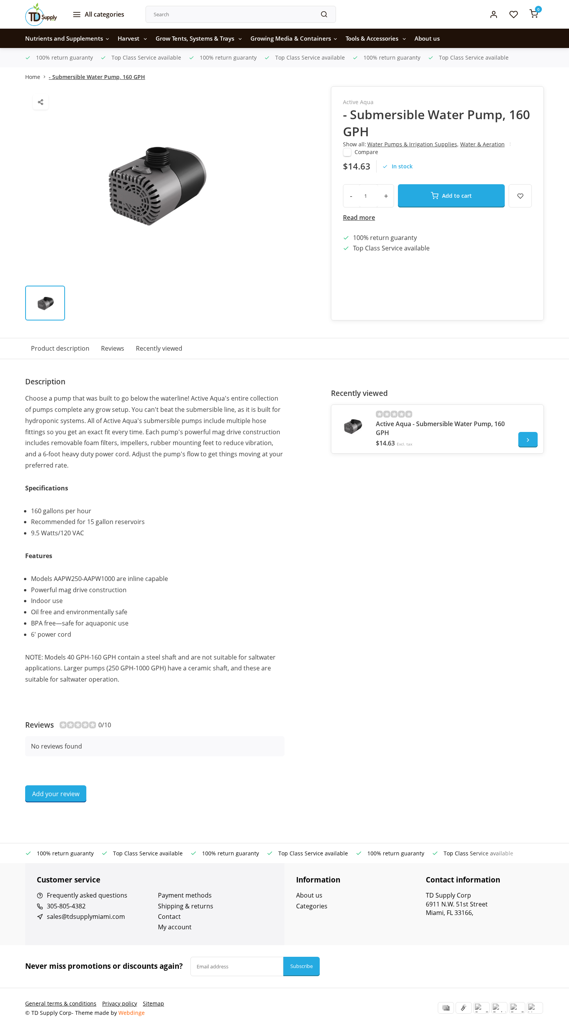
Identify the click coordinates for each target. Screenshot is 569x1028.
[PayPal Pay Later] (517, 1008)
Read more (359, 217)
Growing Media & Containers (290, 38)
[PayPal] (481, 1008)
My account (175, 927)
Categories (311, 906)
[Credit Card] (446, 1008)
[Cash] (464, 1008)
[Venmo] (535, 1008)
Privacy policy (119, 1003)
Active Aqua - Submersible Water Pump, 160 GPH (440, 428)
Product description (60, 348)
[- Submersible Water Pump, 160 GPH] (352, 426)
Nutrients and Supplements (64, 38)
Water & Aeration (482, 144)
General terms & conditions (60, 1003)
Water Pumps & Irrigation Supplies (412, 144)
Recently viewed (159, 348)
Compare (366, 152)
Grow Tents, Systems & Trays (196, 38)
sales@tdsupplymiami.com (86, 916)
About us (427, 38)
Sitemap (153, 1003)
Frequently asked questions (87, 895)
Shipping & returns (185, 906)
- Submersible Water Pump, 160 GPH (97, 77)
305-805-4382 (66, 906)
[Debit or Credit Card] (499, 1008)
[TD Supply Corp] (41, 14)
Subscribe (301, 966)
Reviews (112, 348)
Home (32, 77)
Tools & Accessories (373, 38)
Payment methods (185, 895)
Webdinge (131, 1012)
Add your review (55, 794)
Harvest (129, 38)
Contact (169, 916)
